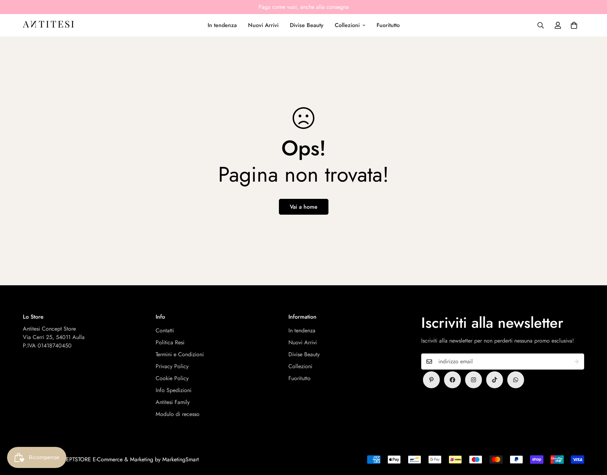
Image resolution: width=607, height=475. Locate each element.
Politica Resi (170, 342)
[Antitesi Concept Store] (48, 25)
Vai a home (304, 207)
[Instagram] (473, 379)
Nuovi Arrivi (263, 25)
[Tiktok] (494, 379)
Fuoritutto (388, 25)
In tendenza (222, 25)
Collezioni (347, 25)
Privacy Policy (172, 366)
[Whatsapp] (515, 379)
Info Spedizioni (173, 390)
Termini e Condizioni (180, 354)
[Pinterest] (431, 379)
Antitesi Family (173, 402)
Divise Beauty (307, 25)
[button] (574, 25)
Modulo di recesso (178, 414)
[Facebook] (452, 379)
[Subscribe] (576, 361)
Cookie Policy (172, 378)
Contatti (165, 330)
